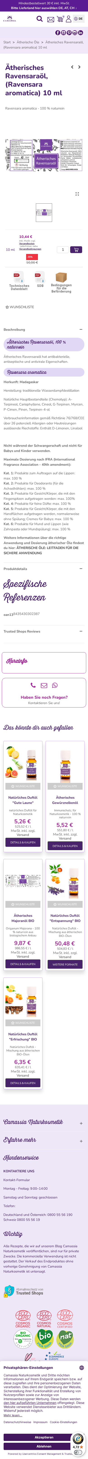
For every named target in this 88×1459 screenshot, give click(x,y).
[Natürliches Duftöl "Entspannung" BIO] (65, 881)
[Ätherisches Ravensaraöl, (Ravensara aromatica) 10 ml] (77, 194)
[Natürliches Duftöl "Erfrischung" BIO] (22, 999)
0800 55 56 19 (28, 1219)
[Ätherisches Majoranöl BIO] (22, 881)
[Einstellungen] (68, 18)
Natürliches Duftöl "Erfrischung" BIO (22, 1037)
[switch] (78, 1452)
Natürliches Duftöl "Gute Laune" (22, 800)
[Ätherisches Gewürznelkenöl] (65, 763)
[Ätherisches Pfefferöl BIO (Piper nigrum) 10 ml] (79, 67)
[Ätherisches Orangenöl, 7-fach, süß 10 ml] (72, 67)
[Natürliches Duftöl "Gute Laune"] (22, 763)
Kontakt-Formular (16, 1180)
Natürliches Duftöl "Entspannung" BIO (65, 918)
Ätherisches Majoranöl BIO (23, 918)
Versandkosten (27, 243)
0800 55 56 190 (59, 1214)
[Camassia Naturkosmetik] (10, 19)
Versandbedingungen (30, 249)
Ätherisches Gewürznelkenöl (65, 800)
